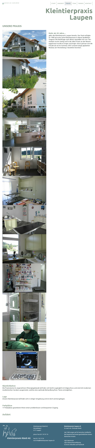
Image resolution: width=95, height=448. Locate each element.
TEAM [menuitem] (74, 3)
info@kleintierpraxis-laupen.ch (45, 440)
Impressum (70, 440)
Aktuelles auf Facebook (77, 444)
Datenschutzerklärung (74, 442)
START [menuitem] (53, 3)
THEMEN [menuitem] (80, 3)
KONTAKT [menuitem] (88, 3)
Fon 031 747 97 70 (42, 434)
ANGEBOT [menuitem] (61, 3)
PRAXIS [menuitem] (68, 3)
